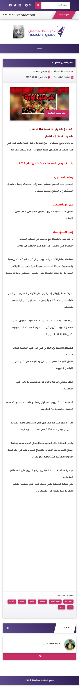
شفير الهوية (55, 601)
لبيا (70, 607)
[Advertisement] (39, 541)
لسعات (42, 601)
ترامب (32, 601)
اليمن (62, 607)
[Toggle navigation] (39, 48)
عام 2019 (68, 601)
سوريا (22, 601)
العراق (11, 601)
